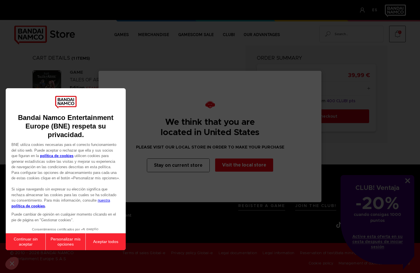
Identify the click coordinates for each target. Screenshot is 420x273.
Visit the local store (244, 165)
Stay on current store (178, 165)
